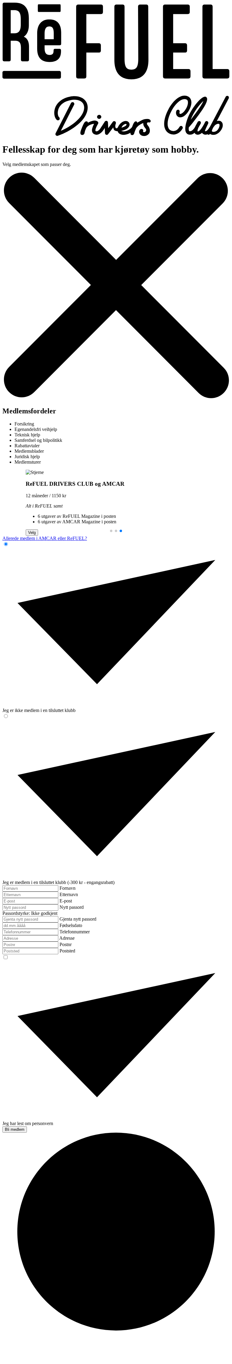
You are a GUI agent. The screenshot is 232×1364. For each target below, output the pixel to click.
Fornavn (68, 888)
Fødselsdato (71, 925)
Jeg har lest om (27, 1123)
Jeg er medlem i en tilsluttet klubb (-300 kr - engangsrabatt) (58, 882)
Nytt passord (72, 907)
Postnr (66, 944)
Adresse (67, 938)
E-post (66, 900)
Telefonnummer (75, 931)
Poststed (67, 950)
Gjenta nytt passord (78, 919)
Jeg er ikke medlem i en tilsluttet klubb (39, 710)
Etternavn (69, 894)
